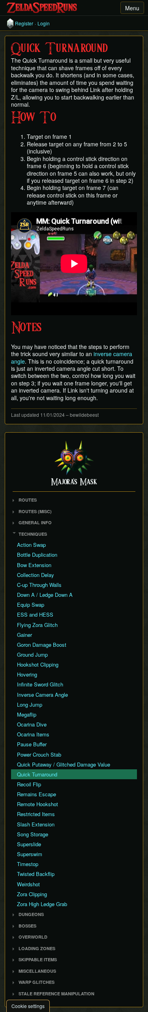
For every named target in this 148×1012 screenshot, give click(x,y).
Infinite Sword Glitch (40, 684)
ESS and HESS (35, 614)
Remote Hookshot (37, 804)
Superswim (29, 854)
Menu (132, 8)
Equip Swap (30, 604)
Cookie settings (28, 1005)
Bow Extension (34, 565)
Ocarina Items (33, 734)
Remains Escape (36, 794)
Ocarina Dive (32, 724)
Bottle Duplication (37, 554)
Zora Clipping (32, 894)
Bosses (27, 926)
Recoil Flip (29, 784)
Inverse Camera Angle (42, 694)
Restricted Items (36, 814)
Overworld (33, 937)
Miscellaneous (37, 971)
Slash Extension (35, 824)
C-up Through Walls (39, 584)
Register (24, 23)
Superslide (29, 844)
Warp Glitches (36, 982)
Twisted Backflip (35, 874)
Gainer (24, 634)
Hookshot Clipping (37, 664)
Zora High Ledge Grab (42, 904)
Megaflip (26, 714)
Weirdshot (28, 884)
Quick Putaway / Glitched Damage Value (63, 764)
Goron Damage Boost (41, 644)
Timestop (27, 864)
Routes (28, 500)
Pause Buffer (32, 744)
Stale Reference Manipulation (56, 994)
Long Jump (29, 704)
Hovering (27, 674)
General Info (35, 522)
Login (43, 23)
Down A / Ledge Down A (45, 594)
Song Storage (32, 834)
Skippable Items (38, 959)
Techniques (33, 534)
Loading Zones (37, 948)
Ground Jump (32, 654)
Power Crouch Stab (39, 754)
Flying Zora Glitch (37, 625)
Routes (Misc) (35, 511)
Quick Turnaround (37, 774)
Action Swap (31, 544)
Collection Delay (35, 575)
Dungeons (31, 914)
